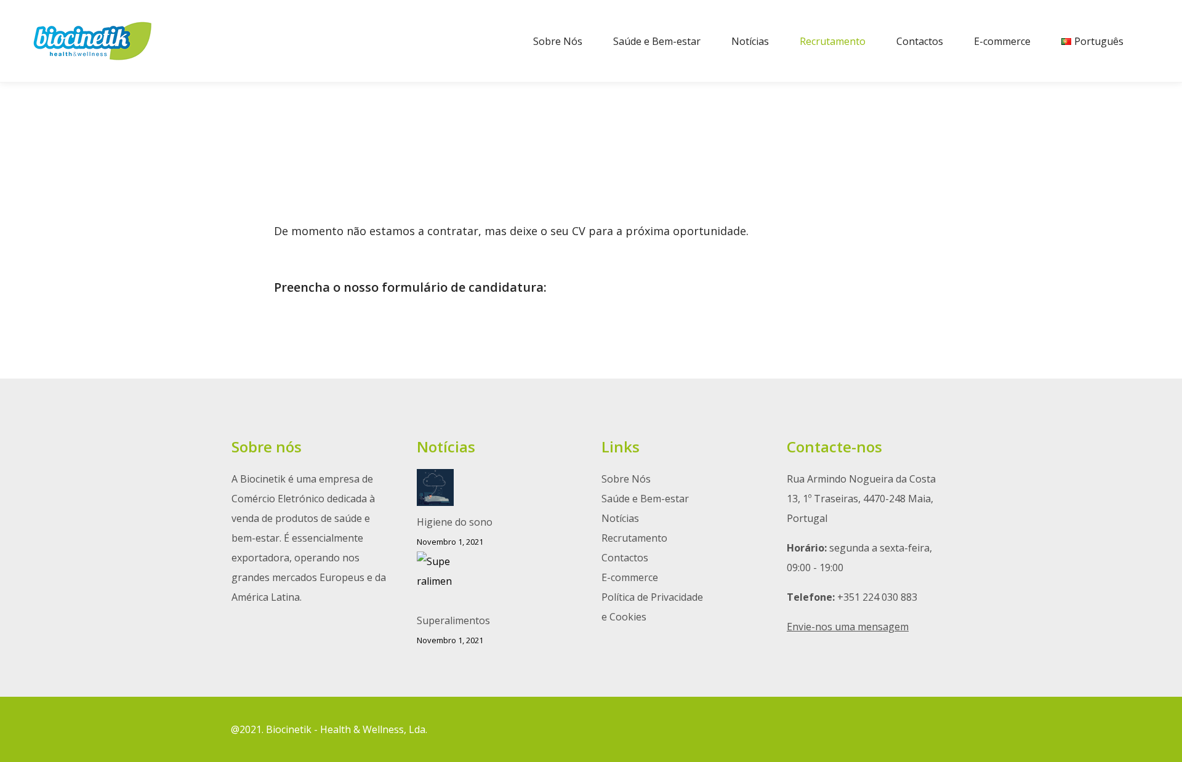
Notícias (620, 518)
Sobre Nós (626, 479)
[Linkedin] (943, 729)
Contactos (624, 557)
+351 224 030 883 (877, 597)
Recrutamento (634, 538)
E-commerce (629, 577)
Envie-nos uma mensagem (848, 626)
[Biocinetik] (92, 41)
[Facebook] (925, 729)
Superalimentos (453, 620)
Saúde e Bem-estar (645, 498)
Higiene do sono (454, 522)
